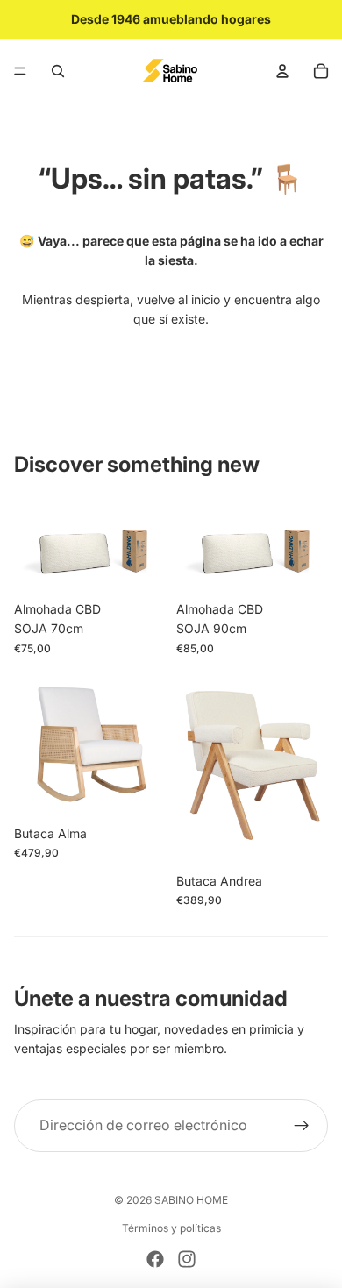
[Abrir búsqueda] (58, 71)
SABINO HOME (191, 1199)
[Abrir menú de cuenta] (282, 71)
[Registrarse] (301, 1125)
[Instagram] (186, 1259)
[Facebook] (155, 1259)
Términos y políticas (171, 1228)
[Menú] (20, 71)
